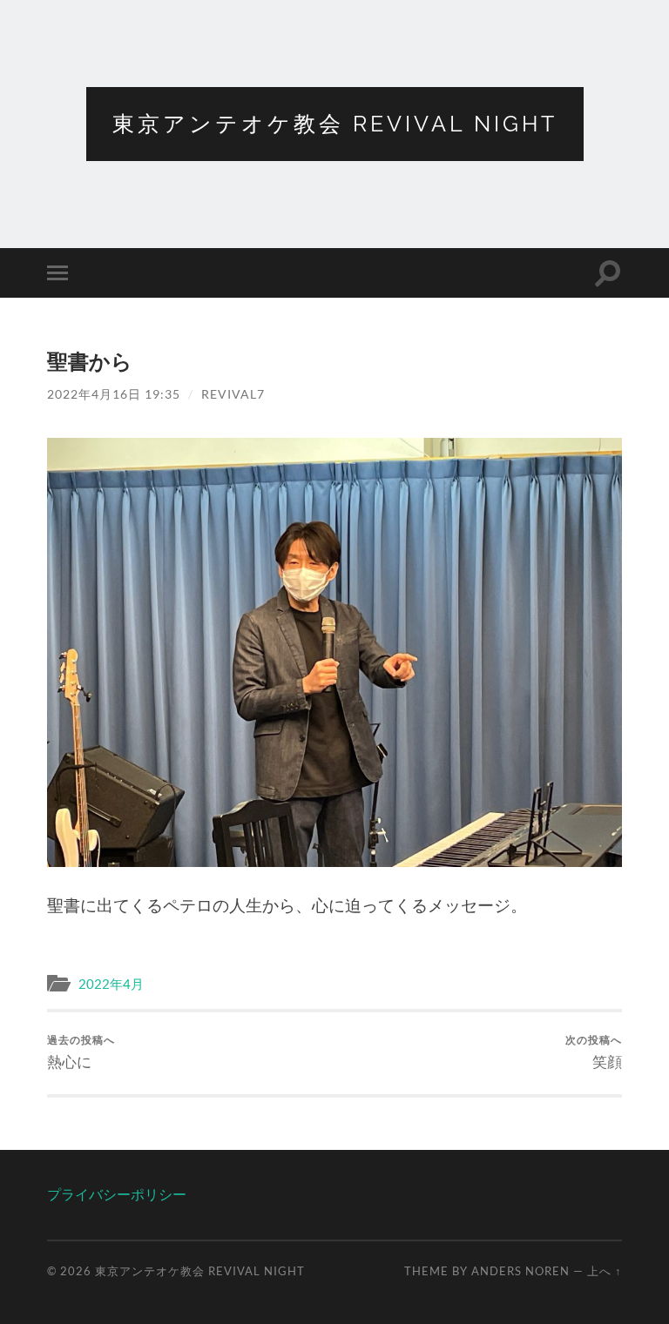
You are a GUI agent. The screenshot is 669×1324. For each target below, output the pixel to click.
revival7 (233, 393)
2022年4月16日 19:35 (113, 393)
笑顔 (593, 1052)
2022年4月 (111, 983)
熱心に (81, 1052)
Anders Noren (520, 1271)
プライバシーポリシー (116, 1194)
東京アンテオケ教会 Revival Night (335, 124)
